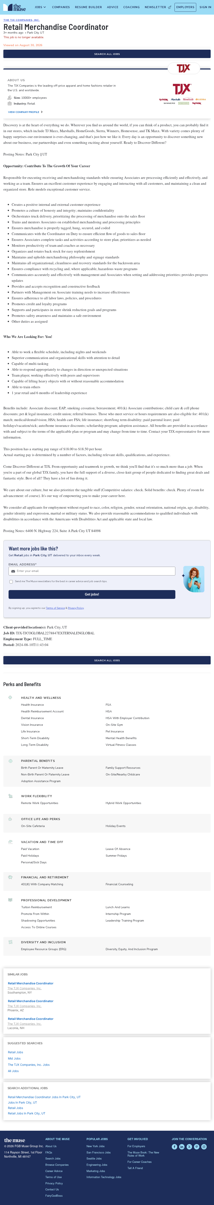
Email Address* (23, 564)
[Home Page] (13, 8)
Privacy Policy (76, 608)
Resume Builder (88, 7)
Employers (185, 7)
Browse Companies (57, 1165)
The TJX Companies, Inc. (21, 20)
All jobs (13, 1071)
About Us (51, 1146)
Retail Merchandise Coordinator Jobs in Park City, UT (44, 1097)
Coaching (131, 7)
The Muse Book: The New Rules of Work (143, 1154)
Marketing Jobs (96, 1171)
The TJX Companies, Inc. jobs (29, 1064)
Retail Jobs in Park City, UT (26, 1113)
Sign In (205, 7)
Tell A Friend (135, 1168)
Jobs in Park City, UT (22, 1102)
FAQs (48, 1152)
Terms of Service (55, 608)
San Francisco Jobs (99, 1152)
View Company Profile (23, 112)
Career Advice (53, 1171)
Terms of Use (53, 1177)
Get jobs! (92, 594)
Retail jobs (15, 1052)
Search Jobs (53, 1158)
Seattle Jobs (94, 1158)
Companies (61, 7)
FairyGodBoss (54, 1195)
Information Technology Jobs (104, 1177)
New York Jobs (96, 1146)
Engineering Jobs (97, 1165)
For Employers (136, 1146)
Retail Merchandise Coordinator (31, 983)
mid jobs (14, 1058)
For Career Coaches (139, 1162)
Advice (112, 7)
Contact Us (52, 1189)
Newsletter (155, 7)
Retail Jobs (15, 1108)
